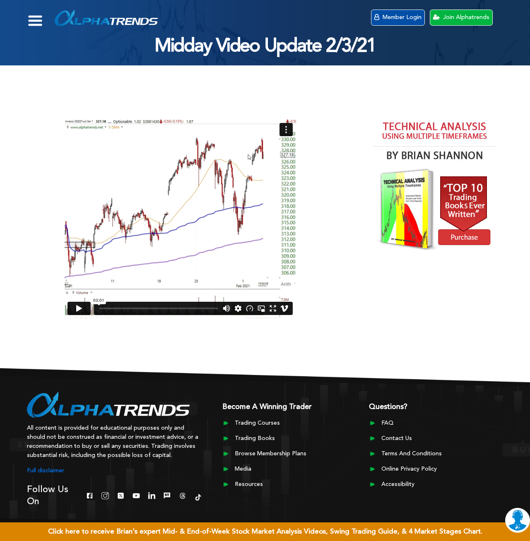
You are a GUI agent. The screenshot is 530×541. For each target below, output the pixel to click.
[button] (41, 16)
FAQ (387, 423)
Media (243, 469)
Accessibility (397, 484)
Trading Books (255, 438)
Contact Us (396, 438)
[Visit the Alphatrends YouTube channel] (136, 494)
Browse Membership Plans (270, 454)
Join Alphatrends (465, 17)
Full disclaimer (45, 471)
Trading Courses (257, 423)
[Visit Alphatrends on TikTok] (198, 496)
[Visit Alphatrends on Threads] (182, 494)
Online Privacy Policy (409, 469)
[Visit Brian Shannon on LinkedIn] (151, 494)
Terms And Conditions (411, 454)
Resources (249, 484)
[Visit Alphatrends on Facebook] (89, 494)
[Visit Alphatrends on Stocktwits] (167, 494)
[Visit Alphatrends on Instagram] (104, 494)
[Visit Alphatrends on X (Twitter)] (120, 494)
